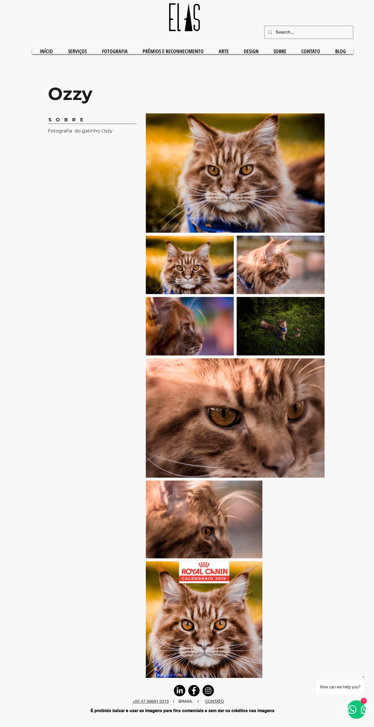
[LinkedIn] (179, 690)
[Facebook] (194, 690)
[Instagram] (208, 690)
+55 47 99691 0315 (151, 701)
